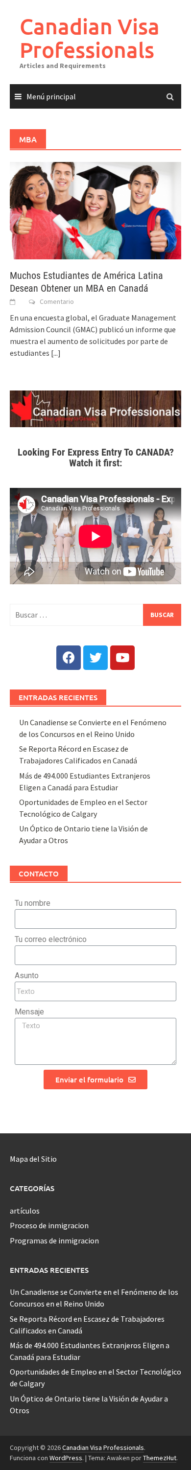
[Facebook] (68, 657)
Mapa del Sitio (33, 1159)
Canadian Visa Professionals (90, 38)
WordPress (65, 1457)
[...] (56, 353)
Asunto (27, 975)
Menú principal (51, 96)
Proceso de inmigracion (49, 1225)
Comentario (57, 301)
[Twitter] (95, 657)
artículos (25, 1211)
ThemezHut (159, 1457)
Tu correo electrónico (51, 939)
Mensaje (29, 1011)
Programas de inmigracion (54, 1240)
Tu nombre (32, 903)
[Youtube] (122, 657)
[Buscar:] (95, 615)
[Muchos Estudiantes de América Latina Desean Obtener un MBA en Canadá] (95, 209)
